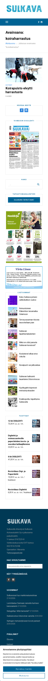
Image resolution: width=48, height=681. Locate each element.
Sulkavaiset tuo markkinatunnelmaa (22, 595)
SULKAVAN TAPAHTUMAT (24, 200)
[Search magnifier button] (38, 184)
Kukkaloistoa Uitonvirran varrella (20, 616)
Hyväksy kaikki (24, 669)
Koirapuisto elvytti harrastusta (19, 90)
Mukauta (24, 676)
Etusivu (10, 639)
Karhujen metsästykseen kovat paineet (23, 621)
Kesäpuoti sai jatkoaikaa (29, 365)
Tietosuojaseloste (14, 553)
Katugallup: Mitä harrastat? (18, 611)
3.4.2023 (8, 96)
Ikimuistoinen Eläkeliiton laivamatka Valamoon (28, 311)
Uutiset (9, 85)
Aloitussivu (10, 43)
